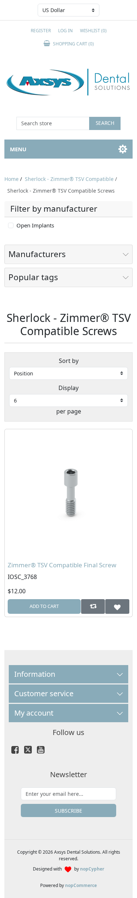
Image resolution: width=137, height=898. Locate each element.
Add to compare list (93, 606)
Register (41, 30)
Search (105, 122)
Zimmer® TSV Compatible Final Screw (62, 565)
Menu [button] (18, 149)
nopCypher (92, 869)
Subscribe (68, 810)
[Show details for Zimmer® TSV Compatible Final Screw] (68, 493)
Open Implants (35, 225)
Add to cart (44, 606)
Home (11, 178)
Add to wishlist (117, 606)
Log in (65, 30)
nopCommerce (81, 885)
